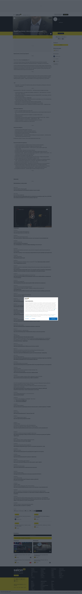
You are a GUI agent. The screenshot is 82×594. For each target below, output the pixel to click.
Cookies (30, 316)
